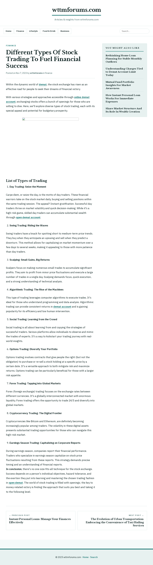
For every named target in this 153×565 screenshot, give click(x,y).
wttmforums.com (76, 10)
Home (8, 31)
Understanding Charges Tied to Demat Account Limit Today (124, 71)
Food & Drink (49, 31)
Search (94, 557)
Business (65, 31)
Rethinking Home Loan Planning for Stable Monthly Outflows (124, 58)
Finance (20, 31)
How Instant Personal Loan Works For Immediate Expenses (123, 98)
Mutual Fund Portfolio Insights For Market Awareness (120, 85)
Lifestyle (33, 31)
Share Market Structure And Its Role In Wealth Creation (124, 110)
